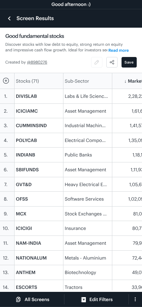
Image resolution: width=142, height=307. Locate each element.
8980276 (39, 62)
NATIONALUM (31, 258)
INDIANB (25, 154)
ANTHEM (26, 272)
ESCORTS (26, 287)
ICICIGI (24, 228)
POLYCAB (26, 140)
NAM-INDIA (28, 243)
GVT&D (24, 184)
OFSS (22, 199)
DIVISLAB (26, 96)
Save (129, 62)
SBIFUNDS (27, 169)
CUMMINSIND (31, 125)
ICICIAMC (27, 111)
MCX (21, 213)
